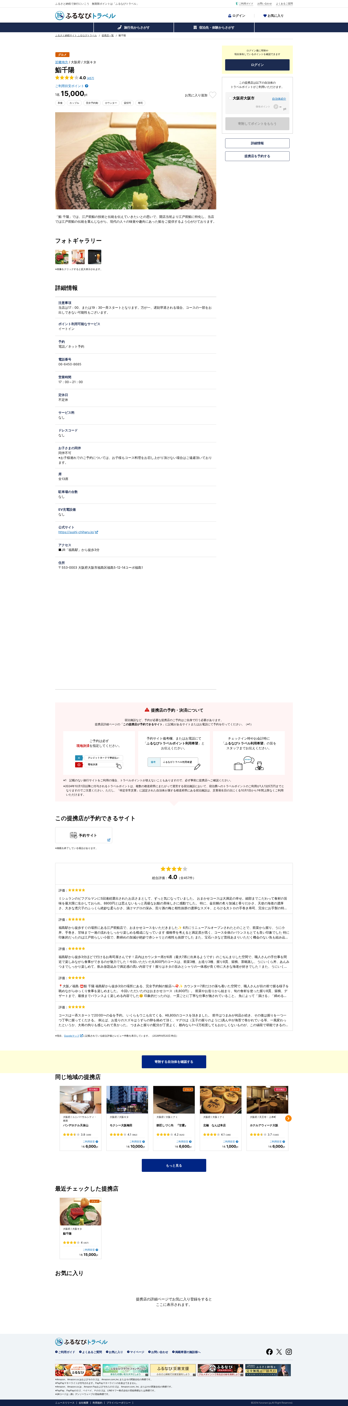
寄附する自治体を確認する (174, 1062)
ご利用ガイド (246, 3)
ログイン (238, 16)
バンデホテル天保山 (75, 1125)
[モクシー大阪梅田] (127, 1100)
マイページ (137, 1352)
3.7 (273, 1134)
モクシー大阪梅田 (121, 1125)
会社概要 (83, 1403)
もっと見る (174, 1165)
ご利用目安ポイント (69, 86)
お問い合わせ (264, 3)
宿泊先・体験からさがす (217, 27)
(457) (90, 78)
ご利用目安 (89, 1141)
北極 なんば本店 (214, 1125)
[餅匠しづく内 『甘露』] (174, 1100)
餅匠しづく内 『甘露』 (171, 1125)
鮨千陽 (67, 1233)
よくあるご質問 (284, 3)
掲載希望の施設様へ (188, 1352)
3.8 (86, 1134)
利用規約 (97, 1403)
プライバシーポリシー (119, 1403)
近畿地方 (61, 62)
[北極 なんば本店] (220, 1100)
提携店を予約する (257, 156)
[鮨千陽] (80, 1211)
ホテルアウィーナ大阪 (264, 1125)
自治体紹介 (279, 98)
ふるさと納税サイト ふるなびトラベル (76, 35)
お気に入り (276, 16)
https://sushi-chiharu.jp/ (76, 532)
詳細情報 (257, 143)
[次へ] (288, 1118)
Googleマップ (71, 1035)
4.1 (132, 1134)
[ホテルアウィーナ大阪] (267, 1100)
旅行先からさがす (137, 27)
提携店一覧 (108, 35)
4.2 (179, 1134)
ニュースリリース (65, 1403)
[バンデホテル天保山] (80, 1100)
